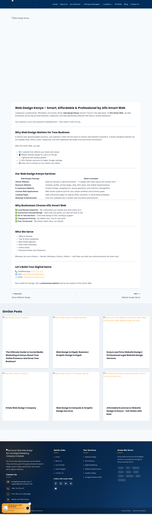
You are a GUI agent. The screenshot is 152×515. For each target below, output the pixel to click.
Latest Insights (60, 469)
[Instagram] (61, 483)
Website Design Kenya (131, 295)
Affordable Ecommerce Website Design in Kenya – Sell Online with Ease (124, 411)
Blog (126, 4)
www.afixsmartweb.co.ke (33, 274)
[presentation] (25, 331)
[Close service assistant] (29, 503)
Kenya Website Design (21, 295)
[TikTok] (71, 483)
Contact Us (134, 4)
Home (55, 4)
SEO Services (89, 461)
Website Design (90, 457)
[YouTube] (56, 489)
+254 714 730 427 (17, 488)
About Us (64, 4)
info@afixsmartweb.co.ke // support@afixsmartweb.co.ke (21, 483)
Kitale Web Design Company (21, 407)
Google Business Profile (93, 477)
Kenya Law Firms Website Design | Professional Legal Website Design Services (125, 355)
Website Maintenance (93, 469)
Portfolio (118, 4)
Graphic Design (90, 473)
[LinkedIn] (66, 483)
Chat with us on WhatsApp (21, 494)
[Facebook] (56, 483)
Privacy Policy (126, 511)
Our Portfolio (60, 465)
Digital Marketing (91, 465)
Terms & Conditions (139, 511)
